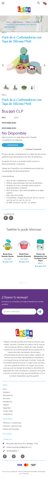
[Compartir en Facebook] (6, 218)
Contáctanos (12, 145)
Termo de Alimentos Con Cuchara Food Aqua (40, 257)
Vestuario (6, 392)
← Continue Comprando (32, 149)
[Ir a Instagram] (14, 456)
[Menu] (3, 4)
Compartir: (9, 214)
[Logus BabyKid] (24, 11)
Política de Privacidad (11, 429)
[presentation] (3, 66)
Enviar (40, 311)
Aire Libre (6, 398)
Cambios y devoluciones (12, 426)
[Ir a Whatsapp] (22, 456)
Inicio (8, 22)
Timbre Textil (8, 411)
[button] (37, 3)
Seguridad (7, 408)
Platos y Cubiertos (33, 22)
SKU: (4, 118)
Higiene (6, 405)
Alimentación (18, 22)
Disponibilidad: (7, 123)
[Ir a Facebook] (5, 456)
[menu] (42, 3)
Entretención (7, 402)
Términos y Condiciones (12, 423)
